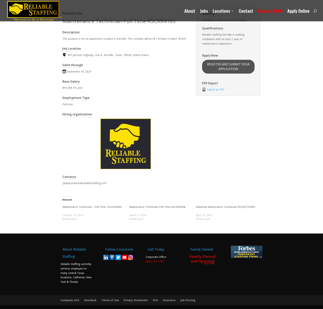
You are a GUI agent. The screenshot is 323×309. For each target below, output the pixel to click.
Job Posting (187, 300)
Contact (246, 11)
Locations (221, 11)
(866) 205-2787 (155, 261)
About (189, 11)
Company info (70, 300)
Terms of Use (110, 300)
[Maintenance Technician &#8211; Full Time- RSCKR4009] (95, 213)
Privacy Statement (136, 300)
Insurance (169, 300)
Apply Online (298, 11)
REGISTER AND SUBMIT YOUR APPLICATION (228, 66)
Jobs (204, 11)
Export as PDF (215, 89)
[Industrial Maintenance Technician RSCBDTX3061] (229, 213)
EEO (155, 300)
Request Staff (270, 11)
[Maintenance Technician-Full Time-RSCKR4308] (162, 213)
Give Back (90, 300)
